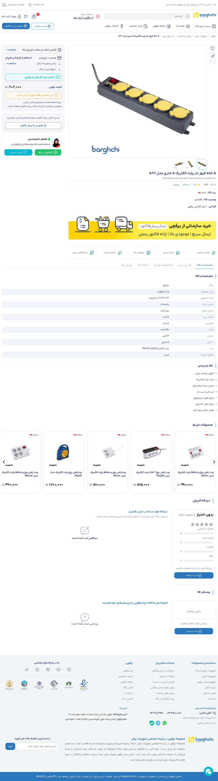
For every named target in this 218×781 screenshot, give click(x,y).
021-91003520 (157, 713)
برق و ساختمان (184, 36)
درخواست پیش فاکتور (163, 670)
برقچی (213, 36)
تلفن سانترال (209, 693)
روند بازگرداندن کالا (165, 698)
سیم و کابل (210, 687)
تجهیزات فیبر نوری (207, 682)
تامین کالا (128, 687)
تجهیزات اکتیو (209, 676)
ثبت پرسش (192, 631)
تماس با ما (127, 698)
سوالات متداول (167, 676)
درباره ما (129, 693)
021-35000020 (38, 4)
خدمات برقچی (111, 26)
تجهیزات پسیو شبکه (206, 670)
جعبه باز (180, 26)
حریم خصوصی (126, 676)
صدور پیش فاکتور (14, 26)
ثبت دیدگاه (192, 575)
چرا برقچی (128, 670)
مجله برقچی (159, 26)
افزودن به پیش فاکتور (31, 125)
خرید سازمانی (135, 26)
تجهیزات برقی (201, 36)
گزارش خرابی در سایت (163, 682)
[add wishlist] (213, 48)
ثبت (10, 746)
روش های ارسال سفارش (162, 687)
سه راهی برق (169, 36)
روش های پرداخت (165, 693)
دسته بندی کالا (203, 26)
